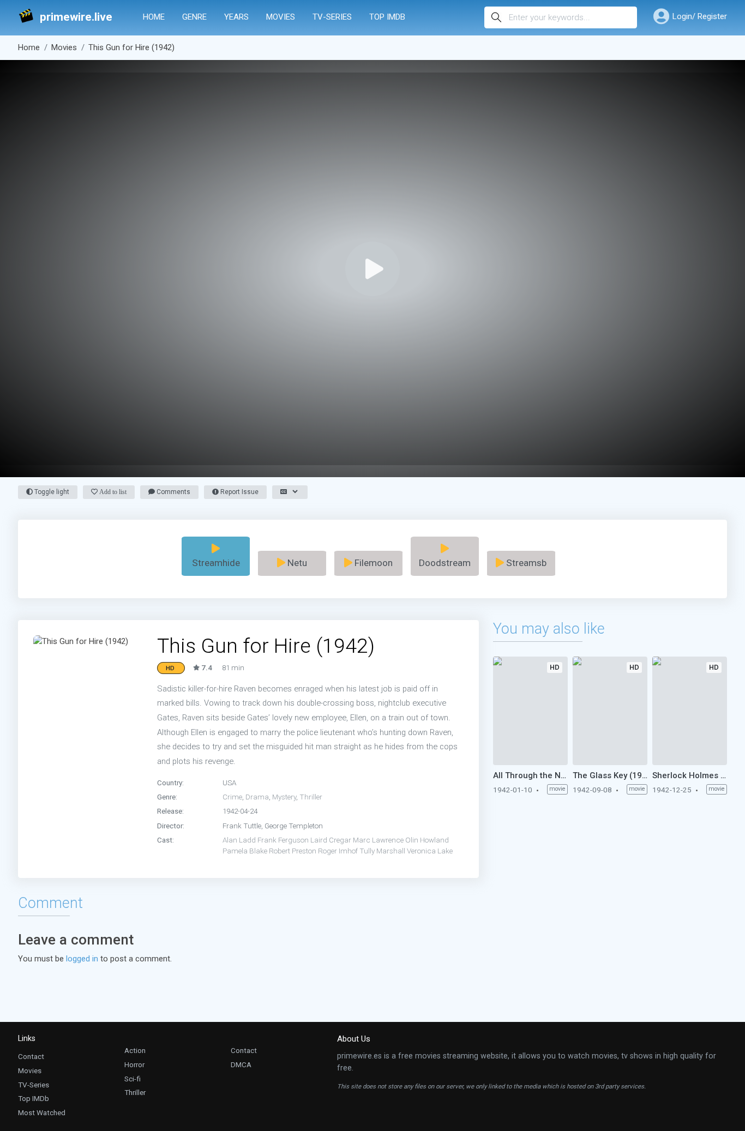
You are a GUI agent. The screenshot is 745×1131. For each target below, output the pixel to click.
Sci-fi (132, 1078)
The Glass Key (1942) (610, 775)
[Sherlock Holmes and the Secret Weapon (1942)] (689, 711)
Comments (172, 492)
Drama (257, 796)
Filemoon (372, 562)
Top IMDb (387, 17)
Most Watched (41, 1112)
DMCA (241, 1064)
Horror (134, 1064)
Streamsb (525, 562)
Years (236, 17)
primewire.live (76, 17)
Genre (194, 17)
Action (135, 1050)
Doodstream (445, 562)
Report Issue (239, 492)
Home (154, 17)
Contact (31, 1056)
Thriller (310, 796)
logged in (82, 959)
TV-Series (332, 17)
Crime (232, 796)
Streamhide (216, 562)
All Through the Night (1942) (530, 775)
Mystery (284, 796)
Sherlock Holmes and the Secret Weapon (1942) (689, 775)
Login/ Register (699, 16)
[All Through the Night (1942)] (530, 711)
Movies (280, 17)
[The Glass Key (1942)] (610, 711)
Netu (296, 562)
